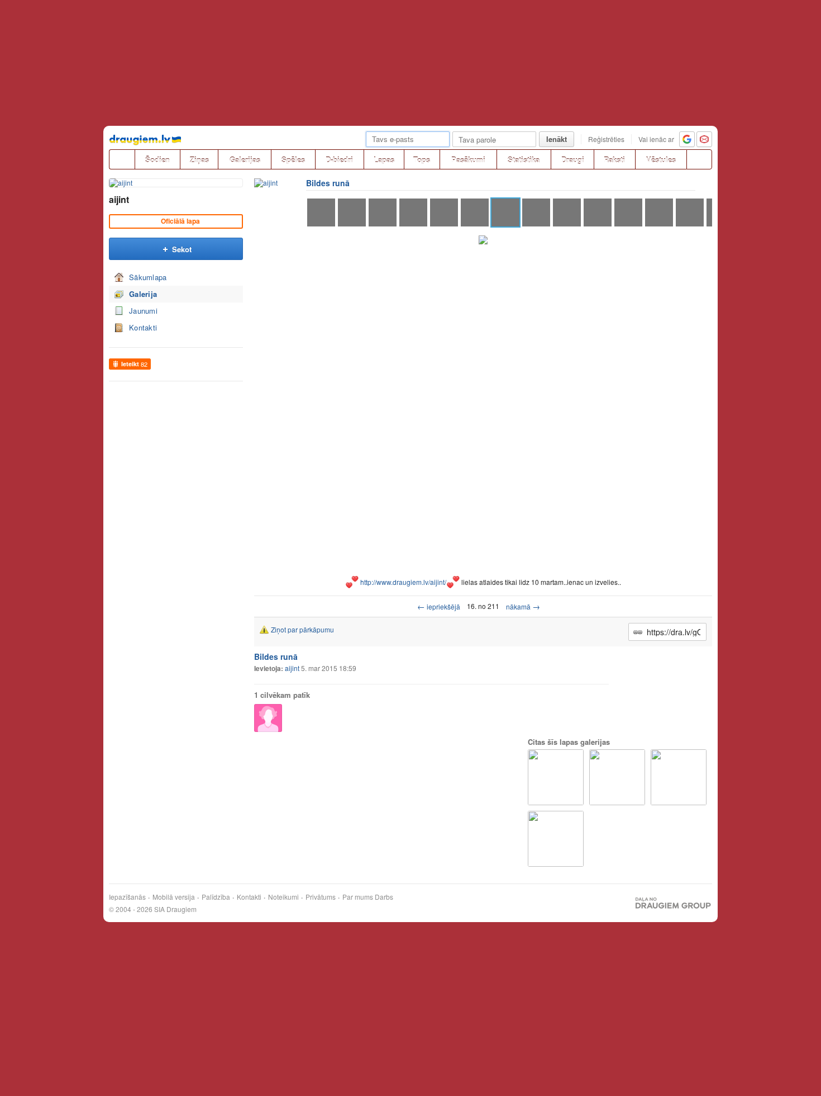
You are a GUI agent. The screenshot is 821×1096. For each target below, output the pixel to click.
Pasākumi (468, 159)
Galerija (143, 294)
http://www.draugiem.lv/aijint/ (403, 582)
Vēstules (661, 159)
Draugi (572, 159)
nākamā (523, 606)
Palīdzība (216, 896)
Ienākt (556, 139)
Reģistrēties (606, 139)
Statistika (524, 159)
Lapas (384, 159)
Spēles (293, 159)
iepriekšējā (438, 606)
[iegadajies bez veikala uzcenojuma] (556, 839)
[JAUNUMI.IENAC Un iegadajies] (617, 777)
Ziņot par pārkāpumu (302, 629)
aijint (119, 199)
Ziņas (199, 159)
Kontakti (143, 327)
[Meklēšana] (699, 159)
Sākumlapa (148, 277)
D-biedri (339, 159)
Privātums (321, 896)
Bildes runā (328, 182)
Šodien (157, 159)
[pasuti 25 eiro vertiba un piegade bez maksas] (556, 777)
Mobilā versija (173, 896)
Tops (421, 159)
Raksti (614, 159)
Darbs (384, 896)
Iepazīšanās (127, 896)
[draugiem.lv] (122, 159)
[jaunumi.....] (679, 777)
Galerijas (245, 159)
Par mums (357, 896)
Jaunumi (143, 310)
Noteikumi (283, 896)
